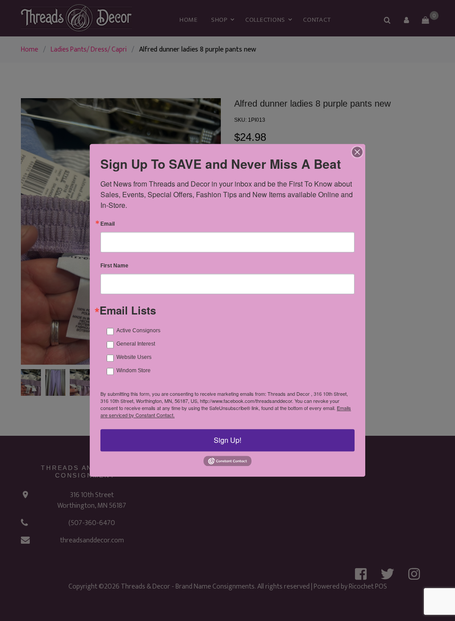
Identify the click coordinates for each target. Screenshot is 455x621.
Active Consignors (138, 330)
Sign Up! (227, 440)
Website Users (134, 357)
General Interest (135, 344)
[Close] (357, 152)
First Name (114, 265)
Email (107, 224)
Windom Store (133, 370)
